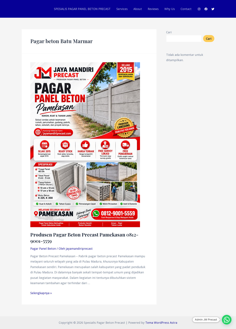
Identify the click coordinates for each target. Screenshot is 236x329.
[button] (227, 319)
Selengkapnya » (41, 293)
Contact (186, 9)
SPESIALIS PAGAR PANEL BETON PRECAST (82, 9)
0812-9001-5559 (84, 237)
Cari (169, 32)
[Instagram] (199, 9)
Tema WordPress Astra (161, 322)
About (137, 9)
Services (122, 9)
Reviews (153, 9)
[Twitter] (212, 9)
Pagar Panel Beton (43, 248)
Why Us (169, 9)
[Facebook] (206, 9)
